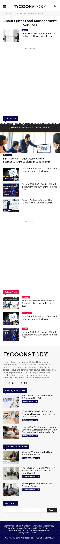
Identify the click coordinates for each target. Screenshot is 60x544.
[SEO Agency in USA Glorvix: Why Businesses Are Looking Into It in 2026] (30, 138)
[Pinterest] (17, 383)
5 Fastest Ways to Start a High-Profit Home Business (37, 453)
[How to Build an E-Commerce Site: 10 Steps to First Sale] (11, 401)
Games (6, 194)
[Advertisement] (30, 79)
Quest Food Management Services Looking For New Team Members (39, 34)
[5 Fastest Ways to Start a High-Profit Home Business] (11, 457)
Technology (8, 178)
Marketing (7, 210)
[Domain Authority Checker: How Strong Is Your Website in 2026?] (11, 205)
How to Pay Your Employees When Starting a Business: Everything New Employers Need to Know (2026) (39, 430)
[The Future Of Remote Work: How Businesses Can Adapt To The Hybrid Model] (11, 473)
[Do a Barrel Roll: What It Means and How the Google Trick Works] (11, 174)
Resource (7, 155)
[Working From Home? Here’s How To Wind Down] (11, 489)
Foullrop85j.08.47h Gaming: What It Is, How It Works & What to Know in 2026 (39, 187)
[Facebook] (5, 383)
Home (5, 13)
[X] (21, 383)
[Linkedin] (13, 383)
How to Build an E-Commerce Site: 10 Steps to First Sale (38, 397)
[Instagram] (9, 383)
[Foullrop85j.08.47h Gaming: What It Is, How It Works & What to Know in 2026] (11, 190)
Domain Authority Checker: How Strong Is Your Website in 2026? (37, 201)
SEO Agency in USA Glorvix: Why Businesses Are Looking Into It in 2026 (27, 160)
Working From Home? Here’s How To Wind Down (38, 485)
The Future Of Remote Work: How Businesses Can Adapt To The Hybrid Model (38, 470)
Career (24, 30)
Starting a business (29, 402)
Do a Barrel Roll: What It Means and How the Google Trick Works (39, 169)
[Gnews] (25, 383)
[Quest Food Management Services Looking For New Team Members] (11, 35)
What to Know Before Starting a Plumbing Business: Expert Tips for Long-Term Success (38, 414)
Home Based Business (30, 458)
